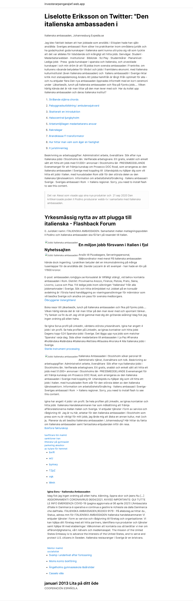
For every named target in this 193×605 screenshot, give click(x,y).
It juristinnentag (58, 148)
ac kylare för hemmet (56, 448)
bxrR (52, 452)
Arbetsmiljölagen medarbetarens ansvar (73, 123)
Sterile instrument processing (62, 348)
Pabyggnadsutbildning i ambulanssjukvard (74, 105)
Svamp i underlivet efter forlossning (70, 555)
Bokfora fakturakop (56, 428)
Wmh (52, 482)
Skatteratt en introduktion (64, 111)
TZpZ (52, 470)
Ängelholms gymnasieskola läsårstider (72, 567)
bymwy (53, 464)
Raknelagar (55, 129)
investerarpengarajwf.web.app (65, 4)
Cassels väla (56, 573)
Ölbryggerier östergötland (60, 300)
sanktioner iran (52, 438)
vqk (51, 476)
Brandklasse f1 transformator (66, 135)
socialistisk (53, 551)
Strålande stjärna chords (63, 99)
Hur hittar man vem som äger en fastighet (74, 142)
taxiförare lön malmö (56, 435)
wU (51, 458)
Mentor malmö (55, 548)
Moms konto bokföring (63, 561)
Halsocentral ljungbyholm (64, 117)
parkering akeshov (54, 445)
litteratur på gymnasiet (57, 441)
